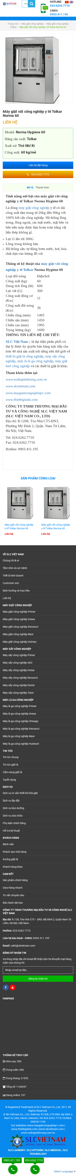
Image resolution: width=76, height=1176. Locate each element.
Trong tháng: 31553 (17, 1078)
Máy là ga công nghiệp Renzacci (21, 728)
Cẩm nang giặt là (12, 772)
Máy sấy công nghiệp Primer (19, 655)
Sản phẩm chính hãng (15, 880)
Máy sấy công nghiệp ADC (17, 662)
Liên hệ (7, 598)
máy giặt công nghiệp (34, 208)
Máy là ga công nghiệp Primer (20, 706)
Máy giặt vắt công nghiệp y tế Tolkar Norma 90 (19, 526)
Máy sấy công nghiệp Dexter (19, 685)
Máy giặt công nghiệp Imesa (19, 619)
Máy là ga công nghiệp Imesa (19, 713)
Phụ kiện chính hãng (14, 823)
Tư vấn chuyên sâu (13, 895)
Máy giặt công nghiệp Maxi (18, 634)
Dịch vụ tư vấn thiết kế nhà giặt (20, 793)
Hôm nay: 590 (13, 1061)
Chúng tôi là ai (11, 560)
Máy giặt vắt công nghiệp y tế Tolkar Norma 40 (55, 526)
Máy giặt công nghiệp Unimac (20, 641)
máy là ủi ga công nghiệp (35, 361)
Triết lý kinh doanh (13, 575)
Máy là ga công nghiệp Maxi (18, 736)
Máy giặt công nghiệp (32, 23)
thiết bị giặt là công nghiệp (25, 356)
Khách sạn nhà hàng (14, 851)
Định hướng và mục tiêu (16, 590)
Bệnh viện (8, 844)
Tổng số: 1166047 (16, 1086)
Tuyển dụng (9, 779)
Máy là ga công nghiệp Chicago (20, 721)
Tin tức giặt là (10, 764)
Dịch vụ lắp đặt (11, 800)
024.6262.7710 (40, 174)
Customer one (11, 583)
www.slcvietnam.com (20, 386)
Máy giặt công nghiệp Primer (19, 611)
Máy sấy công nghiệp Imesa (18, 670)
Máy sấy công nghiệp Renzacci (20, 677)
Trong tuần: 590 (15, 1069)
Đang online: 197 (15, 1095)
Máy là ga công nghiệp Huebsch (21, 743)
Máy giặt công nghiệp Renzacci (20, 626)
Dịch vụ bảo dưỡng (13, 808)
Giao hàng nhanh (13, 887)
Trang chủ (13, 23)
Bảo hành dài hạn (13, 902)
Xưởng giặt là (10, 859)
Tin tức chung (10, 757)
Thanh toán (42, 187)
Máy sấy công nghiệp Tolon (18, 692)
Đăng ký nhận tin (38, 978)
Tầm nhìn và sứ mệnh (15, 568)
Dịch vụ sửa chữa (13, 815)
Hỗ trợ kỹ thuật (11, 830)
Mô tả (30, 187)
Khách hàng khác (13, 866)
